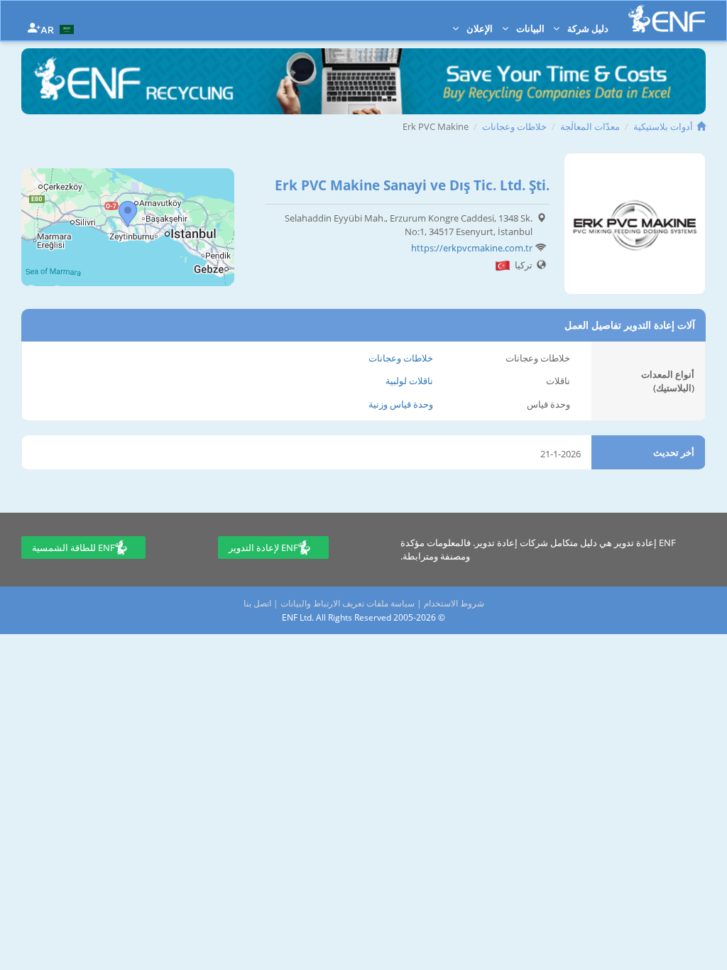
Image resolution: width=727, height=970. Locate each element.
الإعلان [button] (478, 28)
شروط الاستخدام (454, 603)
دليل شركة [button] (586, 28)
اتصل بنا (257, 603)
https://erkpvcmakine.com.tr (471, 247)
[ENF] (666, 18)
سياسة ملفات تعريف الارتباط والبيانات (347, 603)
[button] (58, 28)
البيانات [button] (529, 28)
